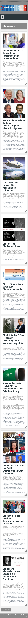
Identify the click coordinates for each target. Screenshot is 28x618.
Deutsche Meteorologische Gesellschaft (10, 293)
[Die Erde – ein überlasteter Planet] (14, 228)
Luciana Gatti (21, 405)
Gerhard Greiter (16, 528)
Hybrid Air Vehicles (8, 195)
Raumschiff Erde (6, 254)
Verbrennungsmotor (11, 588)
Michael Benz (5, 65)
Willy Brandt (17, 589)
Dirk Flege (11, 528)
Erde (10, 252)
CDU (20, 292)
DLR (20, 398)
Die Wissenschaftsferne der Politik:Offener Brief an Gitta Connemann (13, 469)
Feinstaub (7, 400)
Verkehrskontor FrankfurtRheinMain (9, 199)
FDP (13, 294)
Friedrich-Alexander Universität (14, 194)
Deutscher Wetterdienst (10, 132)
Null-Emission (10, 196)
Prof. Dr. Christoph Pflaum (16, 197)
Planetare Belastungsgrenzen (19, 196)
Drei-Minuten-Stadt (12, 583)
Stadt (22, 586)
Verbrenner (5, 588)
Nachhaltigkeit (5, 407)
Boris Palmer (13, 345)
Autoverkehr (14, 476)
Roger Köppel (15, 134)
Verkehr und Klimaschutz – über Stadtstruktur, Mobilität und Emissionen (12, 574)
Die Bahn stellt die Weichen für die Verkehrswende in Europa (13, 519)
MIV (14, 478)
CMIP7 (18, 131)
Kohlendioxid (10, 478)
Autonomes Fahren (19, 61)
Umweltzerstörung (12, 254)
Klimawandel (16, 64)
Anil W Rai (16, 527)
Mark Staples (18, 406)
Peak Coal (20, 133)
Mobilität (16, 65)
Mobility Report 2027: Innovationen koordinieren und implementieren (13, 54)
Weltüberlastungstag (19, 255)
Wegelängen (12, 589)
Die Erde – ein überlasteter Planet (12, 245)
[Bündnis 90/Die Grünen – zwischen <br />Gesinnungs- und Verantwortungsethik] (14, 325)
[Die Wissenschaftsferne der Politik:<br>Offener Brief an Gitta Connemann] (14, 447)
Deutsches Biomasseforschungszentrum (15, 397)
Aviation (22, 394)
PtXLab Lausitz (8, 408)
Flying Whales (5, 194)
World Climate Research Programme (17, 136)
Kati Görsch (11, 405)
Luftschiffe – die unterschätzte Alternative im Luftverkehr (10, 186)
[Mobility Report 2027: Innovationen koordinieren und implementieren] (14, 40)
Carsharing (13, 62)
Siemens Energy (9, 198)
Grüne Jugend (17, 347)
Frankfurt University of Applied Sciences (17, 400)
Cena (16, 395)
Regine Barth (19, 408)
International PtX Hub (12, 404)
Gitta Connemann (12, 477)
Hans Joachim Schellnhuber (20, 294)
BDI (3, 395)
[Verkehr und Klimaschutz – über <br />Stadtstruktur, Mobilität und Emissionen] (14, 560)
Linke (16, 295)
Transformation (8, 67)
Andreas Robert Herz (10, 527)
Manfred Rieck (5, 530)
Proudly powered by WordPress (7, 614)
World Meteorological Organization (9, 137)
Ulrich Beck (20, 587)
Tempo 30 (16, 587)
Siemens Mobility (6, 534)
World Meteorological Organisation (9, 257)
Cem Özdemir (5, 347)
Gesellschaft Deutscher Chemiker (9, 401)
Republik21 (6, 134)
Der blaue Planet (12, 250)
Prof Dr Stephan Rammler (14, 532)
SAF (7, 409)
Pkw (16, 479)
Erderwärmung (5, 477)
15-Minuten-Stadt (13, 582)
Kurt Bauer (20, 529)
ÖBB (24, 530)
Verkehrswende (13, 69)
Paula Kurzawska (16, 407)
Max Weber (14, 348)
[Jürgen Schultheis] (14, 7)
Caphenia (13, 395)
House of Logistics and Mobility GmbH (17, 63)
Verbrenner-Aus (20, 479)
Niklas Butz (11, 407)
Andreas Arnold (13, 61)
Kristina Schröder (15, 133)
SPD (17, 295)
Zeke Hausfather (19, 137)
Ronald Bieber (20, 533)
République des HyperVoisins (15, 586)
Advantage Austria (16, 526)
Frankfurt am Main (6, 63)
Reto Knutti (11, 134)
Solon (20, 614)
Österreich (5, 532)
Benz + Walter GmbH (7, 62)
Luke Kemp (14, 584)
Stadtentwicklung (13, 66)
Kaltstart (4, 584)
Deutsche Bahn (6, 528)
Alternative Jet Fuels (16, 394)
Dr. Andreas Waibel (12, 399)
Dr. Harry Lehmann (19, 399)
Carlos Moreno (6, 583)
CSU (22, 292)
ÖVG (8, 532)
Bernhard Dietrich (8, 395)
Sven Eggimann (10, 587)
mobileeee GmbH (11, 65)
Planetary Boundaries (7, 197)
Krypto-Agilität (14, 529)
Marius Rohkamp (12, 406)
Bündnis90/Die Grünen (14, 292)
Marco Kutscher (6, 406)
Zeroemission (19, 199)
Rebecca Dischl (14, 408)
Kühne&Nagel (5, 196)
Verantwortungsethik (7, 349)
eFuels (4, 400)
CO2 (20, 476)
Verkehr (13, 67)
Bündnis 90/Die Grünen (20, 345)
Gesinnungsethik (12, 347)
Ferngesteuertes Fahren (19, 62)
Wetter (11, 296)
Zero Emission (22, 480)
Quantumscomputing (7, 533)
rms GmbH (7, 66)
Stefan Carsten (19, 66)
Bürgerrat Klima (20, 582)
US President (9, 135)
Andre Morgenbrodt (14, 193)
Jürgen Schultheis (11, 64)
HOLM (17, 401)
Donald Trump (18, 132)
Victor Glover (12, 255)
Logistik (20, 64)
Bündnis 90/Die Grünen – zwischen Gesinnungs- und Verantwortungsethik (14, 339)
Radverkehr (17, 585)
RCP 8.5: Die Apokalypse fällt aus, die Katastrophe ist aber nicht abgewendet (14, 124)
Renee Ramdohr (14, 533)
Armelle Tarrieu (22, 193)
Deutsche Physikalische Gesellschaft (14, 251)
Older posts (6, 609)
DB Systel (20, 527)
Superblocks (5, 587)
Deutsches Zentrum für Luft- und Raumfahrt (11, 398)
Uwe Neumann (12, 534)
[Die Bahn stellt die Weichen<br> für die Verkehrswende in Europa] (14, 506)
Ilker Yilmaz (5, 64)
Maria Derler (11, 530)
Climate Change (13, 131)
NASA (24, 252)
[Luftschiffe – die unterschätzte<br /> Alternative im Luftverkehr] (14, 168)
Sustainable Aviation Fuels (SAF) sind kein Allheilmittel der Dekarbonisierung (13, 387)
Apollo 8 (12, 249)
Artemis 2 (16, 249)
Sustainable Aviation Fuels (17, 198)
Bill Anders (20, 249)
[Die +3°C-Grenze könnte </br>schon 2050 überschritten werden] (14, 274)
